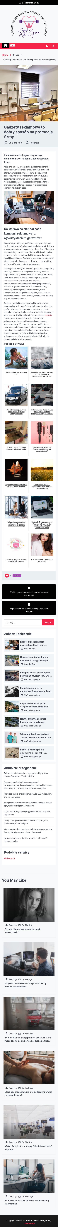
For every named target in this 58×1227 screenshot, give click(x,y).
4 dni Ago (31, 664)
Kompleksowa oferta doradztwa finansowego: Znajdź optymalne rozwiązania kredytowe (28, 804)
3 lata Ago (17, 143)
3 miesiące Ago (34, 741)
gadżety (48, 315)
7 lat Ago (28, 1142)
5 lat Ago (28, 925)
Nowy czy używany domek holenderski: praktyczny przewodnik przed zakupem (34, 722)
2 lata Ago (29, 1034)
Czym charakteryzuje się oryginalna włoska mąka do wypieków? (34, 706)
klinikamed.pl (9, 858)
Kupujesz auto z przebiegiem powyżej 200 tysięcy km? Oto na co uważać (36, 675)
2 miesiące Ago (34, 726)
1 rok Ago (29, 1088)
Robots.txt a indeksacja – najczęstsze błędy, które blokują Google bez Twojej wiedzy (26, 775)
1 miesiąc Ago (33, 679)
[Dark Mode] (47, 46)
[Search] (53, 46)
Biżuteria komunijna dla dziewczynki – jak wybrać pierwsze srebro (33, 752)
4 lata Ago (29, 1197)
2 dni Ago (31, 649)
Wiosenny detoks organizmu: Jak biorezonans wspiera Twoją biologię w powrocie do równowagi (28, 831)
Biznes (16, 576)
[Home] (5, 45)
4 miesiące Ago (34, 757)
